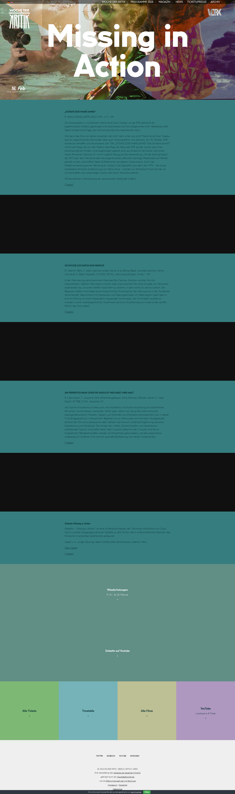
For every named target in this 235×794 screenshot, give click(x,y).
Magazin (164, 2)
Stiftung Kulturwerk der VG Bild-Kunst (121, 781)
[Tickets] (69, 185)
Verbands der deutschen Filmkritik (126, 773)
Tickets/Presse (196, 2)
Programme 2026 (142, 2)
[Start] (19, 19)
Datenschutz (117, 789)
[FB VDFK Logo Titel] (215, 12)
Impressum (112, 785)
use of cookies (136, 792)
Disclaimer (123, 785)
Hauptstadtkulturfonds (125, 777)
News (179, 2)
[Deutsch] (8, 1)
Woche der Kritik (113, 2)
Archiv (215, 2)
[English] (11, 1)
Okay (147, 792)
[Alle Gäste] (71, 548)
